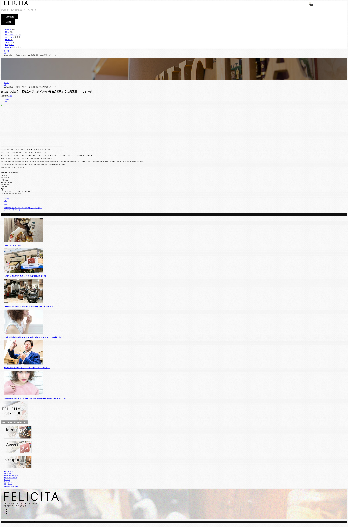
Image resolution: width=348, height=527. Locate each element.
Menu (9, 32)
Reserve (13, 47)
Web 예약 (7, 22)
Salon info (13, 35)
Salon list (12, 37)
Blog (9, 45)
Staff (9, 40)
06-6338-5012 (9, 17)
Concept (10, 29)
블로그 (10, 96)
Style (9, 42)
